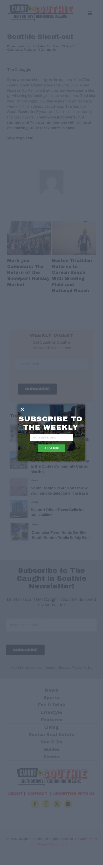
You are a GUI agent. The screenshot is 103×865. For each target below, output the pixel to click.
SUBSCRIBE (52, 448)
